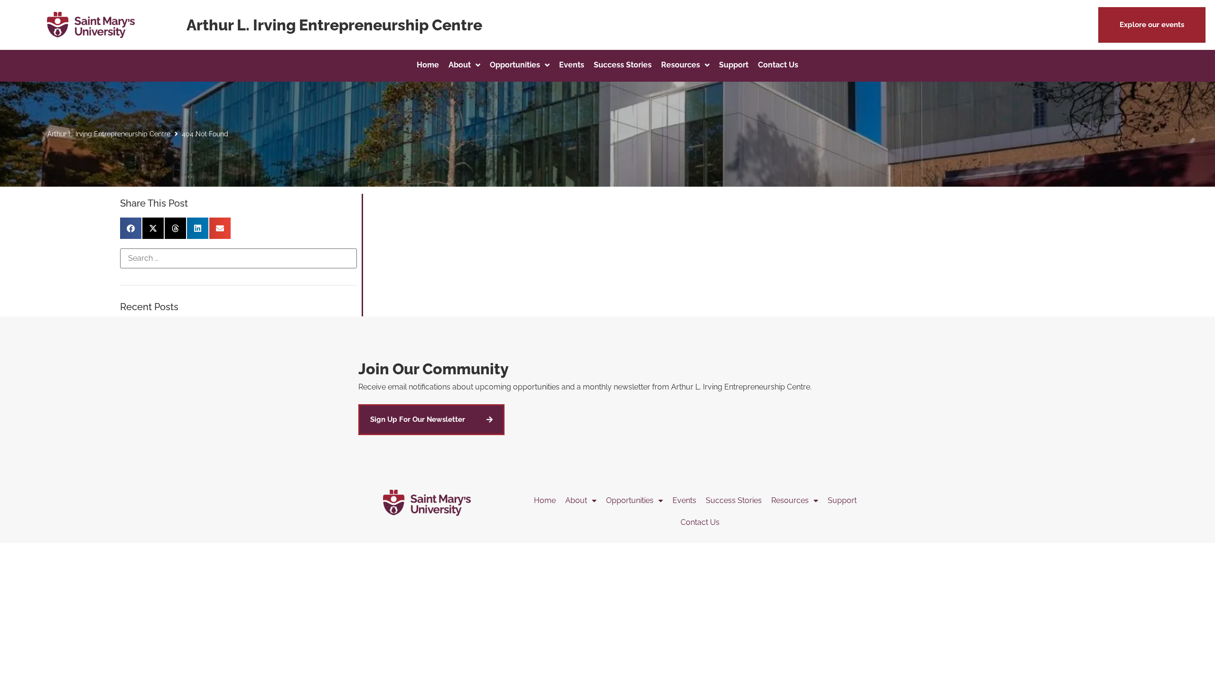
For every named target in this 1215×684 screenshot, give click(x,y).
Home (545, 500)
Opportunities (630, 500)
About (576, 500)
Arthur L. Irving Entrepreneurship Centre (108, 134)
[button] (1152, 25)
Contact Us (700, 522)
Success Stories (734, 500)
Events (684, 500)
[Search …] (238, 258)
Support (842, 500)
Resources (790, 500)
